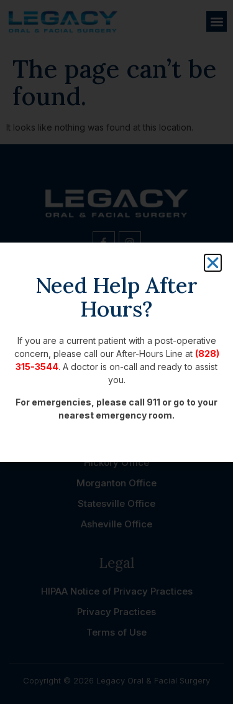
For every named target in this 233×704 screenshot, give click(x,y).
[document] (116, 352)
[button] (213, 263)
